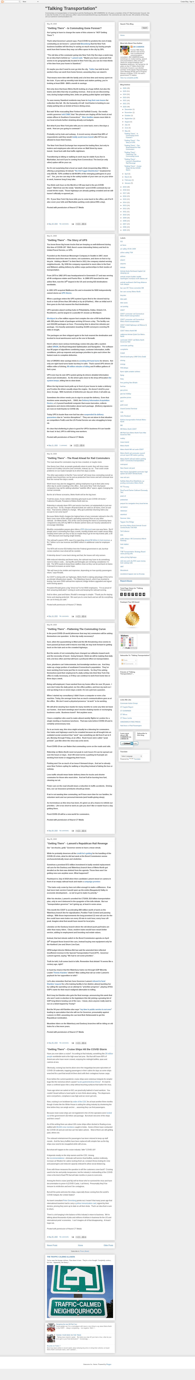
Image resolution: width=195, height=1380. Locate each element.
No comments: (64, 224)
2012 (125, 208)
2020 (125, 107)
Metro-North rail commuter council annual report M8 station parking (132, 454)
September (129, 118)
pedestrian (124, 500)
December (129, 109)
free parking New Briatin (128, 383)
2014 (125, 202)
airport (122, 260)
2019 (125, 187)
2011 (125, 212)
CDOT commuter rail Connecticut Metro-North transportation (132, 320)
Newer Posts (52, 1245)
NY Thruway (124, 487)
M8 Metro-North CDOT (128, 429)
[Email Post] (72, 224)
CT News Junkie (126, 718)
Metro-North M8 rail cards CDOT (132, 449)
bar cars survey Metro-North (130, 291)
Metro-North (124, 446)
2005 (125, 230)
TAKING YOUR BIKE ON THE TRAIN (68, 1335)
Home (80, 1245)
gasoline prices (125, 397)
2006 (125, 227)
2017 (125, 193)
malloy (122, 438)
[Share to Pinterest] (85, 224)
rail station (124, 507)
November (129, 112)
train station (124, 544)
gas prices (124, 390)
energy (122, 364)
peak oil (123, 496)
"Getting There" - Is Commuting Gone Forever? (74, 28)
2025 (125, 91)
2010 (125, 215)
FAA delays (124, 368)
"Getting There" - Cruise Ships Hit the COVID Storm (77, 1049)
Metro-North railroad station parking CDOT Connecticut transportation (133, 460)
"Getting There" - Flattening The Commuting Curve (76, 629)
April (126, 174)
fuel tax (122, 386)
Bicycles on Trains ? (53, 1346)
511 (121, 241)
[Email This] (77, 224)
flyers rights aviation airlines (130, 371)
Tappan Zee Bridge (127, 522)
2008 (125, 221)
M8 (121, 425)
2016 (125, 196)
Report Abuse (126, 581)
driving (122, 360)
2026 (125, 88)
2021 (125, 103)
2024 (125, 94)
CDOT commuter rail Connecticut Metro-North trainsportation (132, 315)
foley (122, 379)
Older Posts (108, 1245)
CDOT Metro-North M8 (128, 331)
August (127, 122)
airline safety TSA (126, 252)
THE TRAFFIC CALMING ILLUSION (61, 1257)
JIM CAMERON (138, 47)
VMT (122, 566)
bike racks (124, 303)
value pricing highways (128, 557)
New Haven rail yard (127, 468)
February (128, 180)
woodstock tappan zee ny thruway (132, 574)
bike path (123, 299)
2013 (125, 205)
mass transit (124, 442)
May (126, 131)
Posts (125, 660)
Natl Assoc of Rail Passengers (131, 725)
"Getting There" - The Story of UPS (67, 240)
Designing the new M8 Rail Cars (66, 1324)
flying (122, 375)
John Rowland (125, 416)
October (128, 115)
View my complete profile (129, 78)
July (126, 125)
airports (123, 264)
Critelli (122, 353)
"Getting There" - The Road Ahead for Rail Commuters (78, 458)
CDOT (122, 310)
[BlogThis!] (79, 224)
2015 (125, 199)
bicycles (123, 295)
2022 (125, 100)
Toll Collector (124, 531)
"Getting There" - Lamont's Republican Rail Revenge (77, 843)
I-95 (121, 412)
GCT (122, 401)
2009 (125, 218)
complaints (124, 349)
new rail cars (124, 477)
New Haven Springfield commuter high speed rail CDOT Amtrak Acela (134, 473)
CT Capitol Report (126, 707)
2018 (125, 190)
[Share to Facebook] (83, 224)
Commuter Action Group (129, 703)
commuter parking (126, 345)
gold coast (124, 405)
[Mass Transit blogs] (132, 628)
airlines (122, 256)
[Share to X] (81, 224)
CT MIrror (123, 714)
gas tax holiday (125, 394)
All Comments (128, 664)
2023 (125, 97)
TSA (121, 548)
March (127, 177)
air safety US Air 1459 (128, 249)
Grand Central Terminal (128, 408)
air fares (123, 245)
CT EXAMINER (125, 711)
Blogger (108, 1364)
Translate (137, 759)
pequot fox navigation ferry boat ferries (134, 503)
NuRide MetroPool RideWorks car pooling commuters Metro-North (132, 482)
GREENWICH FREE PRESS (130, 722)
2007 (125, 224)
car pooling (124, 306)
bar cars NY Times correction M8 (132, 288)
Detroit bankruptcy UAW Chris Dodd (133, 357)
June (127, 128)
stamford (123, 514)
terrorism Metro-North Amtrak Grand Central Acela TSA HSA (133, 526)
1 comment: (63, 445)
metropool (124, 464)
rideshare (123, 511)
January (128, 183)
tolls (121, 535)
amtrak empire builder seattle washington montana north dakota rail (133, 277)
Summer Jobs (125, 518)
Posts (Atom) (84, 1251)
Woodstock (124, 570)
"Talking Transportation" (71, 8)
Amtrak (122, 267)
